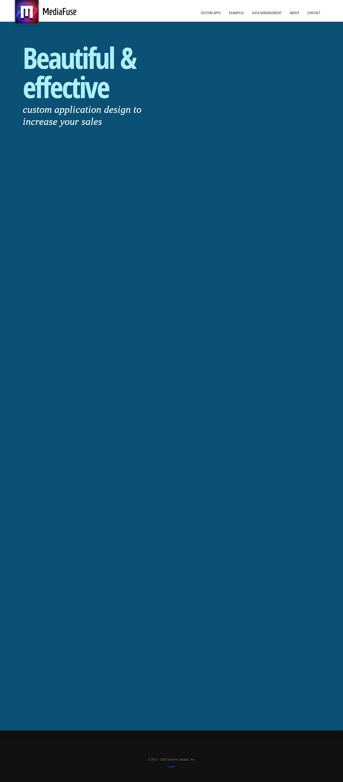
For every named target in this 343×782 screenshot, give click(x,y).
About (294, 12)
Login (171, 766)
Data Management (267, 12)
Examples (236, 12)
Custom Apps (211, 12)
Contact (313, 12)
